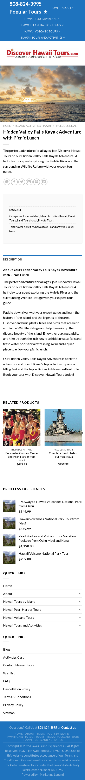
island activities (58, 226)
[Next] (82, 441)
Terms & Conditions (17, 697)
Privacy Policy (13, 705)
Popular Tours (25, 12)
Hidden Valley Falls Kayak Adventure (47, 287)
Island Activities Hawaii (33, 125)
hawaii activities (25, 226)
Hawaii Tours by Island (41, 19)
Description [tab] (12, 259)
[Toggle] (80, 593)
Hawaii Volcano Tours (41, 31)
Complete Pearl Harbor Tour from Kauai (63, 455)
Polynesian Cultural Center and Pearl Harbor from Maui (21, 457)
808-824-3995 (47, 727)
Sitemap (9, 713)
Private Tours (46, 220)
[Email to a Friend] (29, 182)
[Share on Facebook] (14, 182)
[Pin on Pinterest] (36, 182)
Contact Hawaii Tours (18, 665)
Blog (6, 649)
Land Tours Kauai (27, 220)
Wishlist (9, 673)
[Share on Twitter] (21, 182)
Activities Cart (13, 657)
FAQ (6, 681)
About (66, 7)
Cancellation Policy (16, 689)
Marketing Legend (52, 774)
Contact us (68, 727)
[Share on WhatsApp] (7, 182)
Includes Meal (66, 125)
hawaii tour (41, 226)
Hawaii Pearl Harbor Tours (41, 25)
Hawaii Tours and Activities (41, 37)
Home (55, 7)
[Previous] (3, 441)
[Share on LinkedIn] (44, 182)
